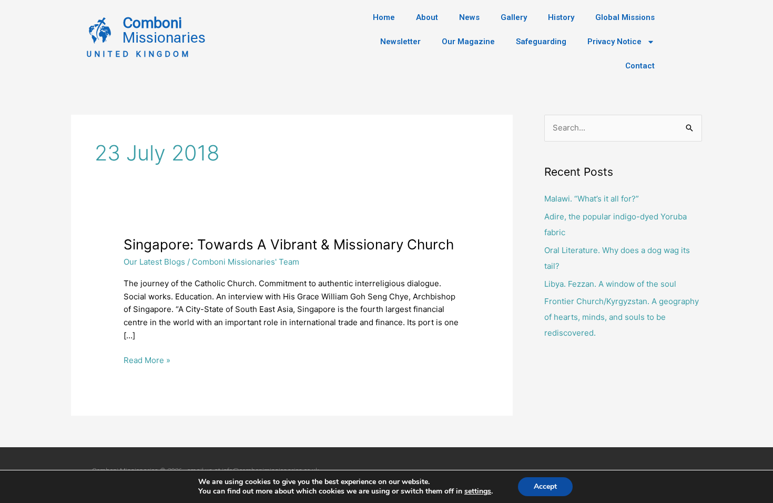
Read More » (147, 359)
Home (384, 17)
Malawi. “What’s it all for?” (591, 199)
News (469, 17)
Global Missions (625, 17)
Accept (545, 486)
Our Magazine (468, 41)
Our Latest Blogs (154, 262)
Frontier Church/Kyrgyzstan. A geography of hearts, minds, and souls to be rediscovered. (621, 317)
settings (477, 491)
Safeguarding (541, 41)
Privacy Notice (614, 41)
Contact (640, 66)
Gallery (514, 17)
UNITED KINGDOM (139, 54)
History (561, 17)
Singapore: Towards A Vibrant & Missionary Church (289, 244)
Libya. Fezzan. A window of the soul (610, 284)
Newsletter (400, 41)
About (427, 17)
